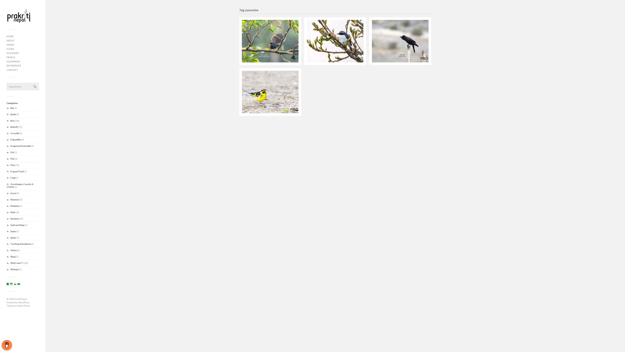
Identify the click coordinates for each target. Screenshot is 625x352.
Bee (12, 108)
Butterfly (14, 127)
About (11, 40)
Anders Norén (23, 305)
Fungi (12, 177)
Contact (12, 70)
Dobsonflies (15, 139)
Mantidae (14, 206)
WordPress (24, 302)
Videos (13, 250)
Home (10, 36)
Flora (10, 49)
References (14, 65)
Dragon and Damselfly (20, 146)
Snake (13, 231)
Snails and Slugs (17, 225)
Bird (12, 120)
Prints (11, 57)
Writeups (14, 269)
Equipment (14, 61)
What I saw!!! (16, 263)
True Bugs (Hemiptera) (20, 244)
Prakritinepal (21, 299)
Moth (12, 212)
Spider (13, 237)
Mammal (14, 199)
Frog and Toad (17, 171)
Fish (12, 152)
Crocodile (14, 133)
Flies (12, 158)
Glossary (13, 53)
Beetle (13, 114)
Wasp (13, 256)
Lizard (13, 193)
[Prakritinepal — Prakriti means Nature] (23, 16)
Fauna (10, 45)
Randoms (14, 218)
